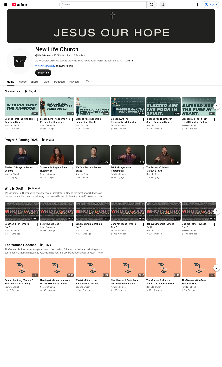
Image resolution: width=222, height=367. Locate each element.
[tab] (10, 82)
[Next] (216, 106)
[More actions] (37, 119)
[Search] (151, 4)
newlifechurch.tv (46, 66)
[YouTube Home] (19, 4)
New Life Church (12, 125)
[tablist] (111, 82)
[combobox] (104, 5)
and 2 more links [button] (64, 66)
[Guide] (6, 5)
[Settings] (197, 5)
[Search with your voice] (162, 4)
